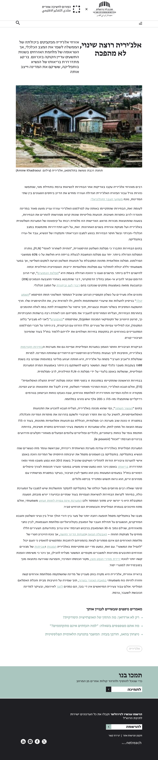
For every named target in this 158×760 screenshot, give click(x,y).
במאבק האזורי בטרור (93, 580)
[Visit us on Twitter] (43, 743)
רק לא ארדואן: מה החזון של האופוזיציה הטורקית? (101, 617)
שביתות (39, 547)
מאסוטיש (57, 319)
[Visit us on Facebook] (36, 743)
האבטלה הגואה (97, 534)
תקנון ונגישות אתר (132, 735)
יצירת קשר (114, 735)
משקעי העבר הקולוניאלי (107, 199)
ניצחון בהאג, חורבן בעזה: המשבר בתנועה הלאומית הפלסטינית (92, 634)
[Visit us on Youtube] (23, 743)
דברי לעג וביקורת (68, 285)
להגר (60, 586)
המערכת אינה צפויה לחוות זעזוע (60, 501)
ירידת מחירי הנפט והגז (106, 559)
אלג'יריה (134, 649)
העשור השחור (124, 408)
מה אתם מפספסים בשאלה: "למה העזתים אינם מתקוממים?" (94, 626)
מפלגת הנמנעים (48, 273)
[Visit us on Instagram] (29, 743)
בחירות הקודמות (31, 347)
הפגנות (51, 547)
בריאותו (123, 467)
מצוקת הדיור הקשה (73, 534)
